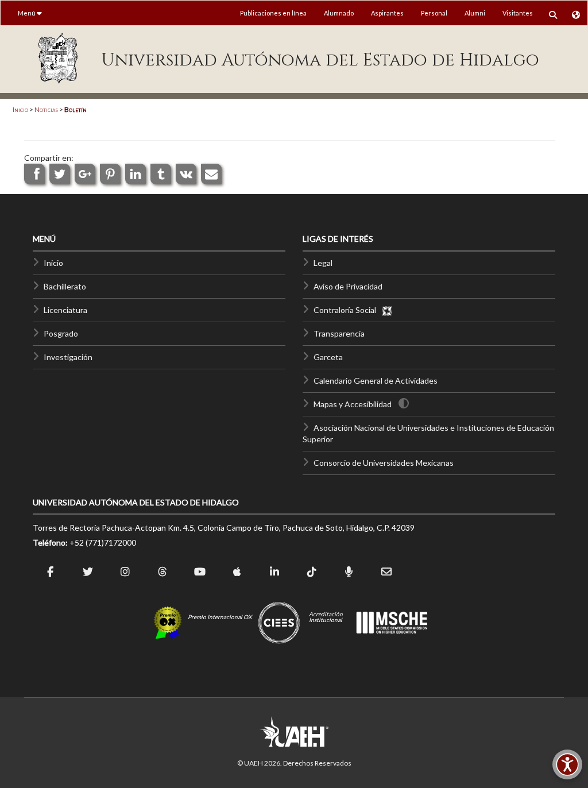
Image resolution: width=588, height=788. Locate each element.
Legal (323, 263)
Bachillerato (65, 286)
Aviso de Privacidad (348, 286)
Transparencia (339, 333)
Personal (434, 13)
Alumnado (339, 13)
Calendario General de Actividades (376, 380)
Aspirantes (387, 13)
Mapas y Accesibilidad (353, 404)
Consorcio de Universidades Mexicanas (384, 463)
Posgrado (61, 333)
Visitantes (517, 13)
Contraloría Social (347, 310)
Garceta (328, 357)
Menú (27, 13)
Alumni (475, 13)
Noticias (46, 109)
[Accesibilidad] (567, 764)
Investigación (68, 357)
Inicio (20, 109)
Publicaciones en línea (273, 13)
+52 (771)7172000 (102, 542)
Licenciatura (65, 310)
